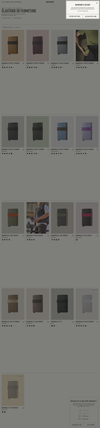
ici (87, 11)
